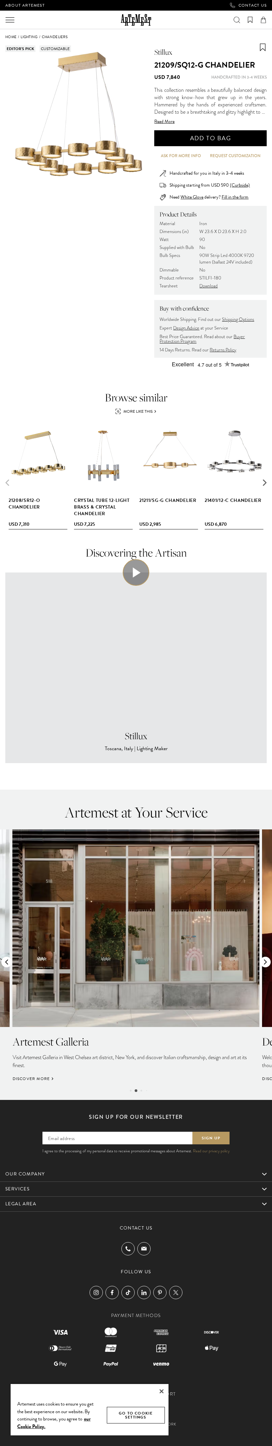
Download (208, 286)
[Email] (144, 1248)
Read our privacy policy (211, 1151)
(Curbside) (240, 185)
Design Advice (186, 328)
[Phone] (128, 1248)
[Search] (236, 20)
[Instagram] (96, 1292)
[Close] (162, 1391)
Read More (164, 121)
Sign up (211, 1138)
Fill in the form (235, 197)
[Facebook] (112, 1292)
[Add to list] (263, 47)
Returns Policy (223, 350)
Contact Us (252, 5)
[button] (265, 483)
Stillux (163, 52)
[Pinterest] (160, 1292)
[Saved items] (250, 20)
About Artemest (25, 5)
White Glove (191, 197)
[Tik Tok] (128, 1292)
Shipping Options (238, 319)
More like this (138, 411)
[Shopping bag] (263, 20)
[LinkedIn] (144, 1292)
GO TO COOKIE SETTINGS (136, 1415)
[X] (176, 1292)
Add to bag (210, 138)
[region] (90, 1409)
